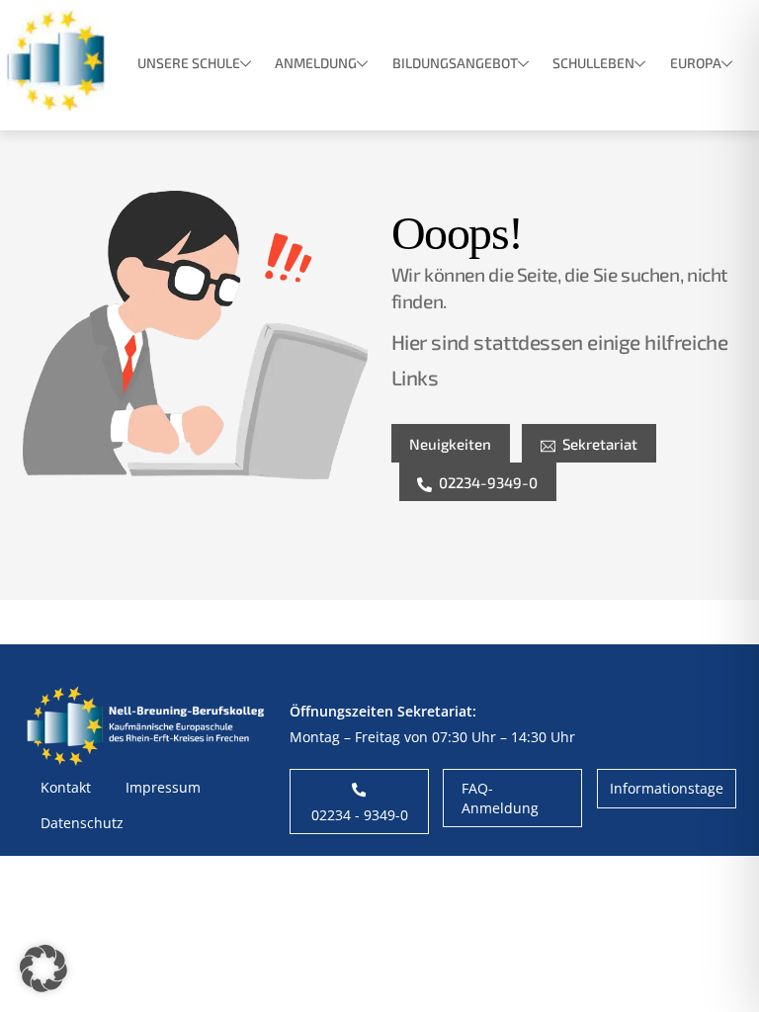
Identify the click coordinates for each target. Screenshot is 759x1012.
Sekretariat (599, 444)
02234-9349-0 (488, 482)
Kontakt (66, 787)
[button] (43, 968)
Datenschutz (82, 822)
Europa (695, 62)
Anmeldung (316, 62)
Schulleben (593, 62)
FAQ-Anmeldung (500, 797)
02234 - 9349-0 (359, 814)
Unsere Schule (188, 62)
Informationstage (666, 788)
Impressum (163, 787)
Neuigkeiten (450, 444)
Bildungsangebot (455, 62)
